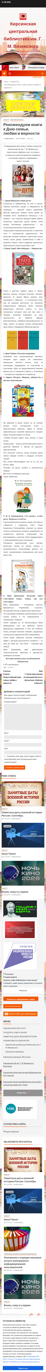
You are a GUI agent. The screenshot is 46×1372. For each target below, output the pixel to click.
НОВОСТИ (6, 119)
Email (6, 741)
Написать (23, 990)
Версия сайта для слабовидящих (22, 1014)
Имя (6, 733)
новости (11, 667)
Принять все (23, 1368)
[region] (23, 1345)
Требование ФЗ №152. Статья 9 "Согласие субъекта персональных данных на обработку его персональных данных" (21, 1359)
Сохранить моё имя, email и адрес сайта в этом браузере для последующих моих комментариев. (22, 759)
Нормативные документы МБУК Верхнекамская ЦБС (20, 1254)
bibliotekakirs (9, 138)
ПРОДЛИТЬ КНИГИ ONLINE (15, 1033)
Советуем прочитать (17, 119)
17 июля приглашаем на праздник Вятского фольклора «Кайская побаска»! (33, 677)
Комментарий (10, 702)
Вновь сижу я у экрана (15, 891)
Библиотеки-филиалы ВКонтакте (17, 1057)
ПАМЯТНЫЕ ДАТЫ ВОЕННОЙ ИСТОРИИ (20, 1037)
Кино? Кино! (9, 853)
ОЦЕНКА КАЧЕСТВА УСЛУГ (14, 1028)
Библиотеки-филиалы (15, 1052)
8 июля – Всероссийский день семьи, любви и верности (12, 677)
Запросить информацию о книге (21, 999)
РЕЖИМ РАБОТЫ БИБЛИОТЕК (16, 1041)
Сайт (6, 749)
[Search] (42, 73)
